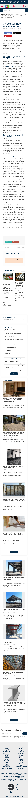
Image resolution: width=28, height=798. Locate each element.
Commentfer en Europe (6, 776)
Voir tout (14, 373)
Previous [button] (22, 271)
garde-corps (12, 230)
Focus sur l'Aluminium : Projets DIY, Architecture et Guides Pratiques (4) (12, 362)
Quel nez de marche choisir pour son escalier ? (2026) (13, 467)
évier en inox (18, 193)
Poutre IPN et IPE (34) (10, 342)
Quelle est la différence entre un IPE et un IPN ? (13, 673)
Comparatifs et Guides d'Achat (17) (13, 359)
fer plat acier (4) (8, 353)
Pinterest (9, 36)
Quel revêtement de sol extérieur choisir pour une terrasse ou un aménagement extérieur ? (13, 434)
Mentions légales (19, 779)
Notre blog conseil (6, 775)
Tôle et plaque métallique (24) (11, 344)
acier (4, 42)
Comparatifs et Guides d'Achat (18, 247)
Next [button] (24, 271)
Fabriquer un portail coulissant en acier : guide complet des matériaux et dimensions (14, 500)
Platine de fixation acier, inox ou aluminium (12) (11, 330)
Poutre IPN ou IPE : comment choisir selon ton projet (14, 641)
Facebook (9, 33)
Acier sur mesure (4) (9, 336)
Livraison (24, 772)
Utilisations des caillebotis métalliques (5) (14, 370)
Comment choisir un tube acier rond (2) (14, 333)
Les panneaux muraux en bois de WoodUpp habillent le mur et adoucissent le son (12, 400)
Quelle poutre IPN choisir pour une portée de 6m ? (14, 578)
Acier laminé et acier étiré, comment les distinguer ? (19, 284)
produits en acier (10, 66)
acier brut (5, 111)
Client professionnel (13, 778)
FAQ (19, 775)
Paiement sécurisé (5, 773)
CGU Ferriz (14, 775)
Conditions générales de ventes (14, 772)
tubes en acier (12, 60)
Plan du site (23, 775)
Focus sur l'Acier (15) (9, 356)
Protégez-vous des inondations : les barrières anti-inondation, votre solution (8, 286)
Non (16, 241)
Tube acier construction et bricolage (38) (14, 339)
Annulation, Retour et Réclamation (18, 773)
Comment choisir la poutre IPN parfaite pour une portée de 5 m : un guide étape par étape (14, 704)
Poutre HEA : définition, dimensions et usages (14, 610)
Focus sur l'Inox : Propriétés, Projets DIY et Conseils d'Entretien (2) (14, 366)
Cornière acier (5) (9, 350)
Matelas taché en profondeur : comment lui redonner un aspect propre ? (13, 534)
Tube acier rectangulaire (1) (11, 347)
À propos (3, 772)
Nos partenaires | (10, 779)
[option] (8, 292)
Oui (9, 241)
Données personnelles (18, 776)
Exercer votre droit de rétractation (17, 779)
